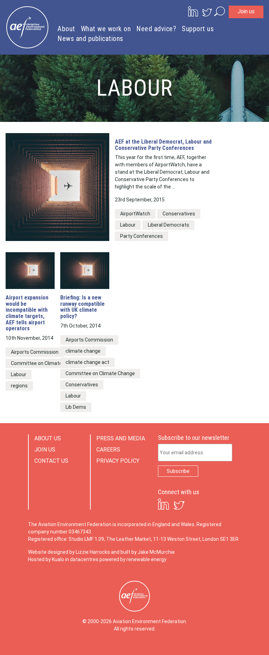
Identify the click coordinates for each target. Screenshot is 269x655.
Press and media (120, 438)
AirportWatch (135, 213)
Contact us (51, 460)
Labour (128, 225)
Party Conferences (141, 236)
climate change (83, 351)
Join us (246, 11)
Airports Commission (34, 352)
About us (47, 438)
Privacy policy (117, 460)
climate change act (87, 362)
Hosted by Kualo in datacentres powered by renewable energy (97, 559)
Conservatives (179, 213)
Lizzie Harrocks (93, 552)
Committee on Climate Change (45, 363)
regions (19, 385)
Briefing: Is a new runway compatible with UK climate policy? (82, 307)
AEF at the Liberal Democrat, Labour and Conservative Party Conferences (163, 145)
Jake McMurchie (156, 552)
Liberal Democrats (168, 225)
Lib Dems (75, 407)
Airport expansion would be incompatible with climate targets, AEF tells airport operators (27, 313)
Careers (108, 449)
